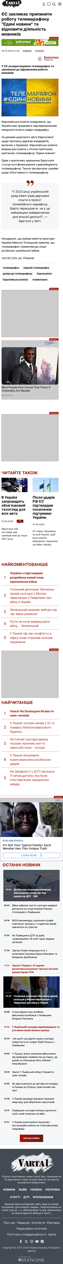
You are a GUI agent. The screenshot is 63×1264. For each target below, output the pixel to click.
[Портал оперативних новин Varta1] (12, 4)
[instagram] (31, 1242)
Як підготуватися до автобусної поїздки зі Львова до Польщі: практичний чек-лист (35, 1087)
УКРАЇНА (39, 51)
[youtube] (37, 1242)
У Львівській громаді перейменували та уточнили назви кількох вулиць (35, 1028)
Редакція (23, 1222)
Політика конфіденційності (26, 1234)
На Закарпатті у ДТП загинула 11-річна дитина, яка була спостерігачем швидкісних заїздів (32, 778)
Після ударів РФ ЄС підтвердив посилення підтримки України (44, 507)
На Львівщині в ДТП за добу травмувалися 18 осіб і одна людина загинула (33, 938)
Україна (36, 1189)
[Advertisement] (30, 313)
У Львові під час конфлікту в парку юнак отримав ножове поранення (31, 638)
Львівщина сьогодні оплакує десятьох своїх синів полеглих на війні (34, 1112)
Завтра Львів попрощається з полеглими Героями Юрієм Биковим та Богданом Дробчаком (34, 954)
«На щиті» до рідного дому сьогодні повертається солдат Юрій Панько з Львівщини (33, 1042)
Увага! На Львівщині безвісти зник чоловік (32, 713)
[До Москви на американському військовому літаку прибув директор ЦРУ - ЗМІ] (31, 885)
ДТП (26, 1197)
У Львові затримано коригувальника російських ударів (30, 759)
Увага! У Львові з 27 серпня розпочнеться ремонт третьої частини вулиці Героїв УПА (35, 969)
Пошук (54, 4)
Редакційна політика (31, 1228)
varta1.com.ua (9, 1210)
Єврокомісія (44, 273)
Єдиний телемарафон (36, 267)
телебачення (39, 279)
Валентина (51, 57)
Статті (15, 1197)
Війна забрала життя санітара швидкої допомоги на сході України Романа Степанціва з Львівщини (34, 908)
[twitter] (26, 1242)
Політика (52, 1189)
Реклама (29, 42)
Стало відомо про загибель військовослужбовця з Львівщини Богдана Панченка (31, 1015)
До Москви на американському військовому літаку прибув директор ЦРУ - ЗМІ (32, 893)
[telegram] (42, 1242)
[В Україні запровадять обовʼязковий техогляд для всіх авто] (14, 485)
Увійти (44, 4)
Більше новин (31, 1138)
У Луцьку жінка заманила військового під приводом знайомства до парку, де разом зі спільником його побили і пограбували (34, 1058)
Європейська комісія (15, 279)
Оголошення (43, 1197)
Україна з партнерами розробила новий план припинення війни (27, 577)
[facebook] (21, 1242)
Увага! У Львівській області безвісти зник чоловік (33, 1074)
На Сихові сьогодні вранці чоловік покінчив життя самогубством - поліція (29, 743)
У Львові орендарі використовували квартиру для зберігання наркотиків (33, 1100)
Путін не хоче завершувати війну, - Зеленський (30, 623)
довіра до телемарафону (17, 273)
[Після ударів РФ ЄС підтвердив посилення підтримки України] (45, 485)
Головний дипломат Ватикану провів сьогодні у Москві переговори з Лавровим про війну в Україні (32, 596)
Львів (22, 1189)
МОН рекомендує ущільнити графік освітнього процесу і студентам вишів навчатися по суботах (34, 923)
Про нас (9, 1222)
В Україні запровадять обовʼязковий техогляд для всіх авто (13, 505)
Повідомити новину (49, 4)
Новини (27, 51)
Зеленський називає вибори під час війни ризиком (33, 612)
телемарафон (11, 267)
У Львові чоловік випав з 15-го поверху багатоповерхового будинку (32, 727)
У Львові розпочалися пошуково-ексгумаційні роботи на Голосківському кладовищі (35, 1125)
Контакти (38, 1222)
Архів (52, 1234)
